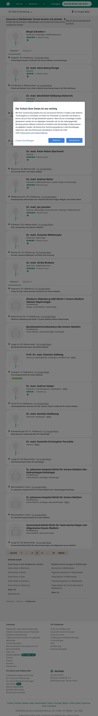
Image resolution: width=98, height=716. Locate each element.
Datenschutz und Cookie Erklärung (33, 133)
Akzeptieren (74, 140)
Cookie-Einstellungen (25, 141)
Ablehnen (56, 140)
